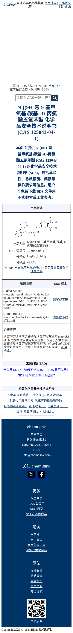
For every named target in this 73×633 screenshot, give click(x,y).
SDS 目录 (36, 508)
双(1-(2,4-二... (37, 406)
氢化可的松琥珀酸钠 (48, 400)
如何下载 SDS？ (35, 369)
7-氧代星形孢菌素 (21, 400)
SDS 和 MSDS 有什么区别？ (37, 375)
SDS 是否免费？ (59, 369)
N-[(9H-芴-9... (47, 86)
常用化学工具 (36, 545)
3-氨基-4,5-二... (58, 406)
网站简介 (36, 576)
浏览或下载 (60, 299)
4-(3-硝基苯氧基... (15, 406)
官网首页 (36, 434)
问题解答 (36, 581)
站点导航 (36, 591)
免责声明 (36, 586)
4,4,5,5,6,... (47, 411)
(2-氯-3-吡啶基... (53, 395)
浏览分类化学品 (36, 550)
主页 (13, 86)
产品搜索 (51, 3)
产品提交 (65, 3)
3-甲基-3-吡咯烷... (19, 395)
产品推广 (36, 534)
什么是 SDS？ (12, 369)
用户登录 (36, 540)
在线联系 (36, 570)
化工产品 (36, 498)
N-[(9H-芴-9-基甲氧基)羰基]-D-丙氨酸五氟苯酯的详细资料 (36, 269)
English (66, 6)
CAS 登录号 (36, 503)
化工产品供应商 (36, 514)
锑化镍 (36, 395)
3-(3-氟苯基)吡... (28, 411)
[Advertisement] (36, 44)
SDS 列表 (27, 86)
